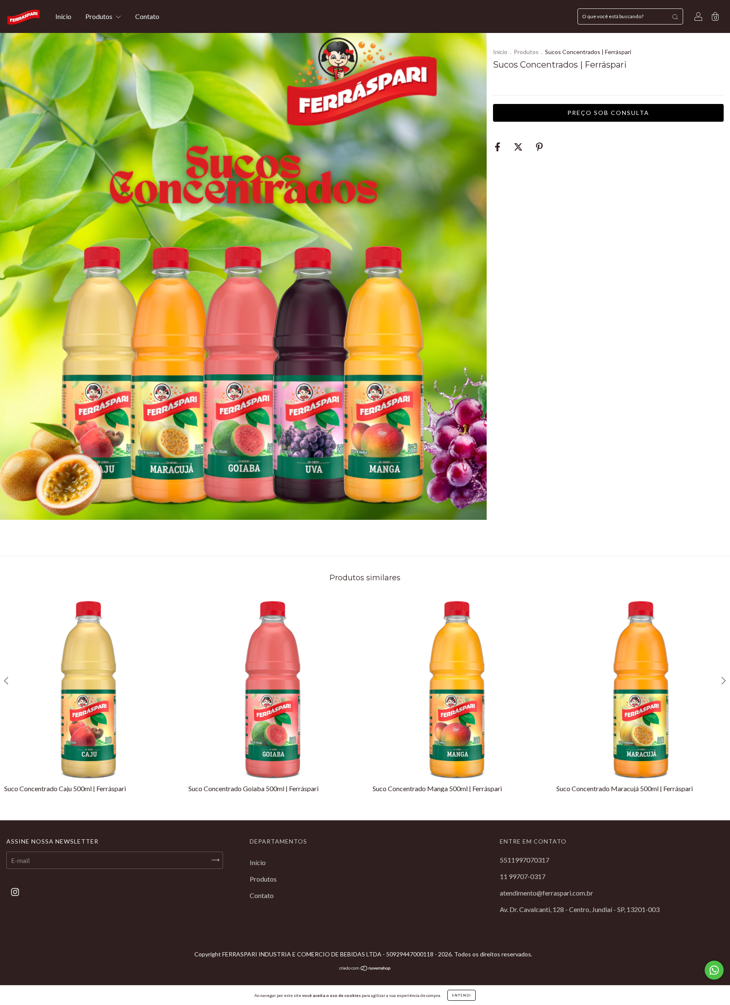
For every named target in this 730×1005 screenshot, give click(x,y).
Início (63, 16)
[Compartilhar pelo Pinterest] (539, 147)
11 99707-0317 (522, 876)
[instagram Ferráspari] (15, 892)
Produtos (99, 16)
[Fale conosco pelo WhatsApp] (714, 970)
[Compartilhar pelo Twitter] (519, 147)
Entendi (461, 995)
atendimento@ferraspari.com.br (546, 893)
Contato (147, 16)
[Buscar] (675, 16)
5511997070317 (524, 860)
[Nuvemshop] (365, 968)
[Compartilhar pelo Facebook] (498, 147)
